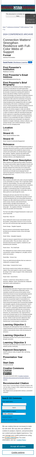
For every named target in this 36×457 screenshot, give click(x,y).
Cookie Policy (21, 440)
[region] (18, 440)
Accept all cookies (18, 446)
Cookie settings (10, 437)
